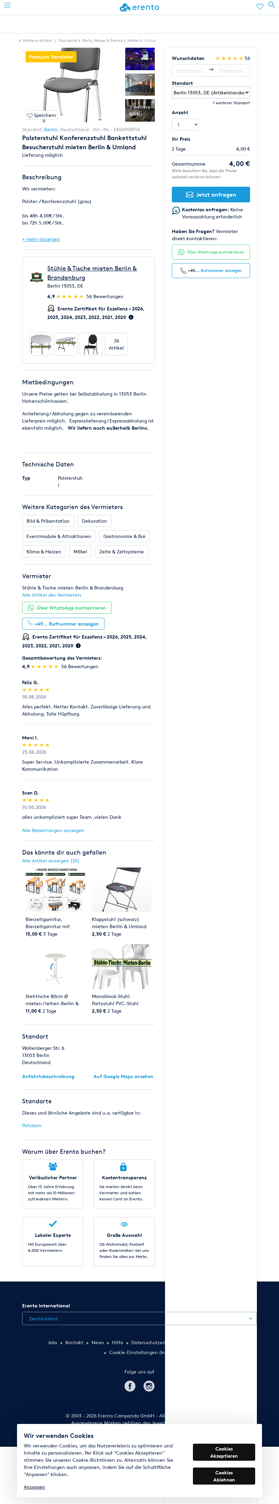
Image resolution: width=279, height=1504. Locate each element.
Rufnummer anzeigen (221, 270)
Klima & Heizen (44, 551)
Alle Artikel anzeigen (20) (51, 860)
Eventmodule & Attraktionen (59, 536)
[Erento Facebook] (130, 1385)
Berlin (51, 129)
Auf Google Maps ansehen (123, 1076)
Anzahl (180, 112)
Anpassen (34, 1487)
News (98, 1342)
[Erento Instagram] (149, 1385)
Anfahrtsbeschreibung (48, 1076)
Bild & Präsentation (48, 521)
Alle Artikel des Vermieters (51, 595)
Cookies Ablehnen (224, 1476)
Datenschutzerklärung (156, 1342)
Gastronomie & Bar (124, 536)
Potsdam (31, 1125)
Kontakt (74, 1342)
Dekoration (94, 521)
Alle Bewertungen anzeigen (53, 830)
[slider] (70, 296)
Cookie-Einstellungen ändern (142, 1352)
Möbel (80, 551)
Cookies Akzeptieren (224, 1452)
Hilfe (117, 1342)
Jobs (52, 1342)
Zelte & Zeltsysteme (121, 551)
